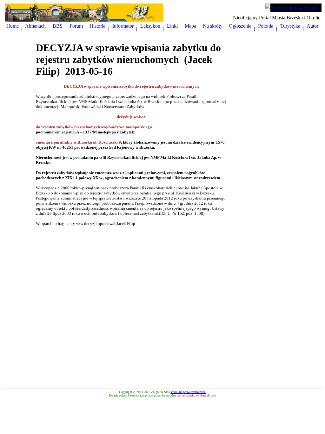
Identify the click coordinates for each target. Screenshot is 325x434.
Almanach (35, 26)
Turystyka (289, 26)
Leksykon (149, 26)
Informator (122, 26)
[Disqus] (131, 305)
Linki (172, 26)
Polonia (265, 26)
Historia (96, 26)
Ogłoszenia (239, 26)
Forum (75, 26)
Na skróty (212, 26)
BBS (57, 26)
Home (12, 26)
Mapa (189, 26)
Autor (312, 26)
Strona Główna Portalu (295, 7)
